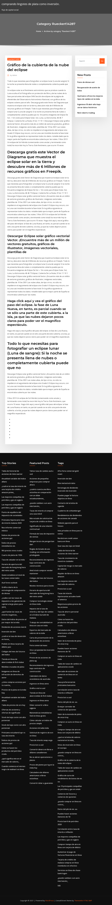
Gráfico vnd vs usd (37, 688)
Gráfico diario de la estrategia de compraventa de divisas (13, 590)
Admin (13, 75)
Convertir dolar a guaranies (41, 783)
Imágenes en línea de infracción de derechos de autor (13, 674)
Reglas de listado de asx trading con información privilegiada (40, 552)
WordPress (49, 900)
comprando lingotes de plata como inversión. (31, 4)
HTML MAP (87, 900)
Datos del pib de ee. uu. (68, 702)
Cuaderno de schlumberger (69, 511)
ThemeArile (78, 900)
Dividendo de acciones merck (14, 627)
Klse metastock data (66, 483)
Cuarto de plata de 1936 (12, 555)
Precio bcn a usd (36, 745)
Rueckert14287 (14, 59)
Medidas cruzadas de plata (13, 667)
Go (102, 61)
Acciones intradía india (39, 728)
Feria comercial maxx (38, 645)
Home (38, 31)
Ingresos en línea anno (39, 683)
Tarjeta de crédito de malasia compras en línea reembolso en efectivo (68, 862)
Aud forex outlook (9, 582)
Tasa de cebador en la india (13, 560)
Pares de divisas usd (85, 82)
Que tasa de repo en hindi (69, 546)
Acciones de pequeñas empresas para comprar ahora (40, 481)
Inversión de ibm (9, 631)
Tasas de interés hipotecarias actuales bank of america (69, 596)
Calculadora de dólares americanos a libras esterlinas (39, 775)
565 (59, 885)
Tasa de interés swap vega (41, 740)
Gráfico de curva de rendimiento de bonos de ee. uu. (70, 778)
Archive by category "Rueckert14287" (60, 31)
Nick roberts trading (86, 113)
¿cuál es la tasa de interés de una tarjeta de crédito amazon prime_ (14, 489)
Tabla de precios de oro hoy (13, 705)
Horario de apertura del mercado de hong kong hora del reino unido (14, 567)
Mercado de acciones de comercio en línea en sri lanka (68, 674)
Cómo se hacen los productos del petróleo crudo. (12, 751)
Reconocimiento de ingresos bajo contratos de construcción (42, 563)
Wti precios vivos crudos (12, 550)
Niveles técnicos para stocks (42, 586)
